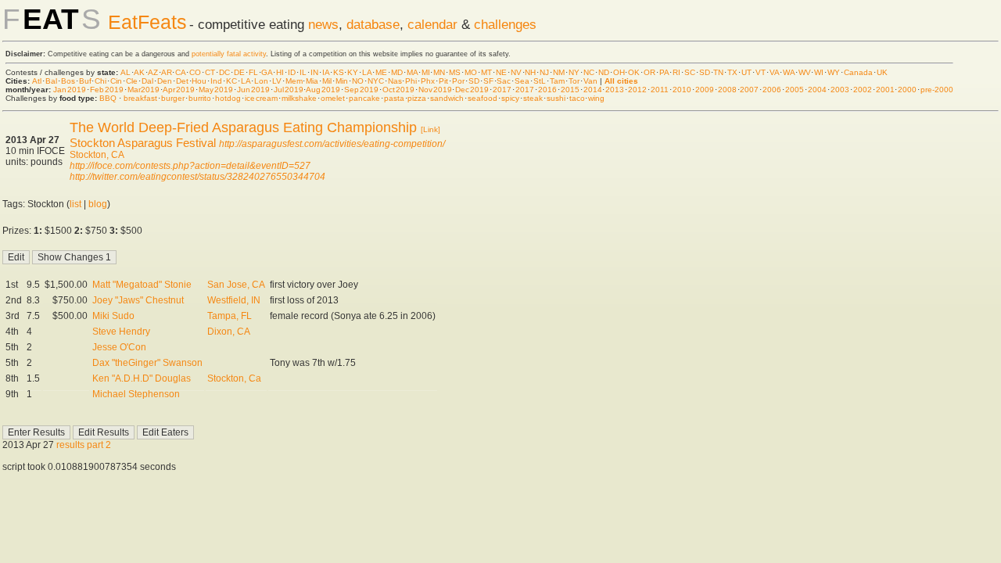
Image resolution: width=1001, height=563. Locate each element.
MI (426, 72)
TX (732, 72)
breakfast (140, 98)
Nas (395, 81)
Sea (522, 81)
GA (266, 72)
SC (689, 72)
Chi (100, 81)
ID (292, 72)
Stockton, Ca (234, 378)
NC (588, 72)
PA (664, 72)
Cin (116, 81)
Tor (574, 81)
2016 (547, 89)
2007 (749, 89)
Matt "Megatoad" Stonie (142, 284)
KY (352, 72)
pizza (416, 98)
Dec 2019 (472, 89)
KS (338, 72)
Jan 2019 (69, 89)
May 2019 (216, 89)
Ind (216, 81)
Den (164, 81)
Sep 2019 (361, 89)
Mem (294, 81)
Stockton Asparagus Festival (143, 142)
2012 (637, 89)
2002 (862, 89)
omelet (333, 98)
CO (195, 72)
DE (239, 72)
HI (280, 72)
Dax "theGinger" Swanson (147, 362)
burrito (199, 98)
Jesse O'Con (119, 347)
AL (125, 72)
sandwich (447, 98)
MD (397, 72)
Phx (428, 81)
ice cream (261, 98)
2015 (570, 89)
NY (574, 72)
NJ (544, 72)
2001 (885, 89)
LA (366, 72)
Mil (327, 81)
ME (381, 72)
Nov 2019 (435, 89)
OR (649, 72)
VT (760, 72)
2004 (817, 89)
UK (882, 72)
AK (139, 72)
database (373, 24)
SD (704, 72)
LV (277, 81)
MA (412, 72)
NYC (376, 81)
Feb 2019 (107, 89)
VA (774, 72)
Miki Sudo (113, 315)
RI (676, 72)
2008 (727, 89)
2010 (682, 89)
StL (539, 81)
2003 (840, 89)
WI (818, 72)
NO (358, 81)
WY (833, 72)
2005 (794, 89)
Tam (557, 81)
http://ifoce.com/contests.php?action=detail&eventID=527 (190, 165)
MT (486, 72)
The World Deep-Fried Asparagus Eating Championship (243, 127)
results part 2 (83, 444)
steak (533, 98)
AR (166, 72)
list (75, 204)
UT (746, 72)
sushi (556, 98)
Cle (132, 81)
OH (619, 72)
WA (789, 72)
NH (530, 72)
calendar (432, 24)
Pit (443, 81)
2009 (704, 89)
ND (603, 72)
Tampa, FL (229, 315)
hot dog (228, 98)
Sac (504, 81)
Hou (199, 81)
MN (439, 72)
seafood (482, 98)
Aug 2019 (323, 89)
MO (471, 72)
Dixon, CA (228, 331)
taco (577, 98)
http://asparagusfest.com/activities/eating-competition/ (332, 143)
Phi (411, 81)
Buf (85, 81)
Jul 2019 (288, 89)
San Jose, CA (236, 284)
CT (210, 72)
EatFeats (147, 22)
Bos (68, 81)
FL (253, 72)
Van (590, 81)
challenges (505, 24)
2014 (592, 89)
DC (224, 72)
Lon (261, 81)
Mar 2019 (143, 89)
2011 (660, 89)
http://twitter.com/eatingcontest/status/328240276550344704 (197, 176)
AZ (153, 72)
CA (180, 72)
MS (455, 72)
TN (718, 72)
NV (516, 72)
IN (314, 72)
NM (559, 72)
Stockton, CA (97, 154)
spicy (510, 98)
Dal (147, 81)
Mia (312, 81)
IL (303, 72)
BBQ (108, 98)
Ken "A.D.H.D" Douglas (141, 378)
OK (634, 72)
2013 (614, 89)
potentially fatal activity (229, 54)
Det (182, 81)
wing (596, 98)
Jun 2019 (253, 89)
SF (488, 81)
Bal (51, 81)
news (323, 24)
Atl (36, 81)
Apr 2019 (179, 89)
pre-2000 (936, 89)
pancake (364, 98)
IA (325, 72)
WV (804, 72)
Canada (858, 72)
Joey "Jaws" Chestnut (138, 300)
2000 (907, 89)
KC (231, 81)
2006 (771, 89)
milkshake (299, 98)
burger (173, 98)
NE (501, 72)
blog (97, 204)
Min (341, 81)
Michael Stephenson (136, 394)
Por (458, 81)
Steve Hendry (121, 331)
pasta (394, 98)
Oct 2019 (398, 89)
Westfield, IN (233, 300)
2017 (502, 89)
